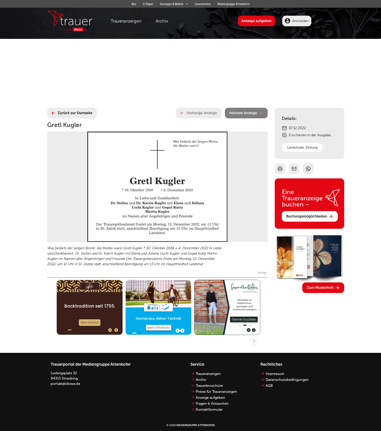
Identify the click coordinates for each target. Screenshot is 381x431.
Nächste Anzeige (243, 113)
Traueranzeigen (126, 21)
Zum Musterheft (320, 287)
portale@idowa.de (65, 384)
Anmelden (300, 21)
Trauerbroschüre (209, 386)
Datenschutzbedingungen (287, 380)
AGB (269, 386)
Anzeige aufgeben (256, 21)
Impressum (275, 374)
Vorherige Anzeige (202, 113)
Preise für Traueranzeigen (216, 391)
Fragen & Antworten (212, 403)
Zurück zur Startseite (75, 113)
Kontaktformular (209, 409)
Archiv (162, 21)
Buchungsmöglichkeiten (306, 216)
